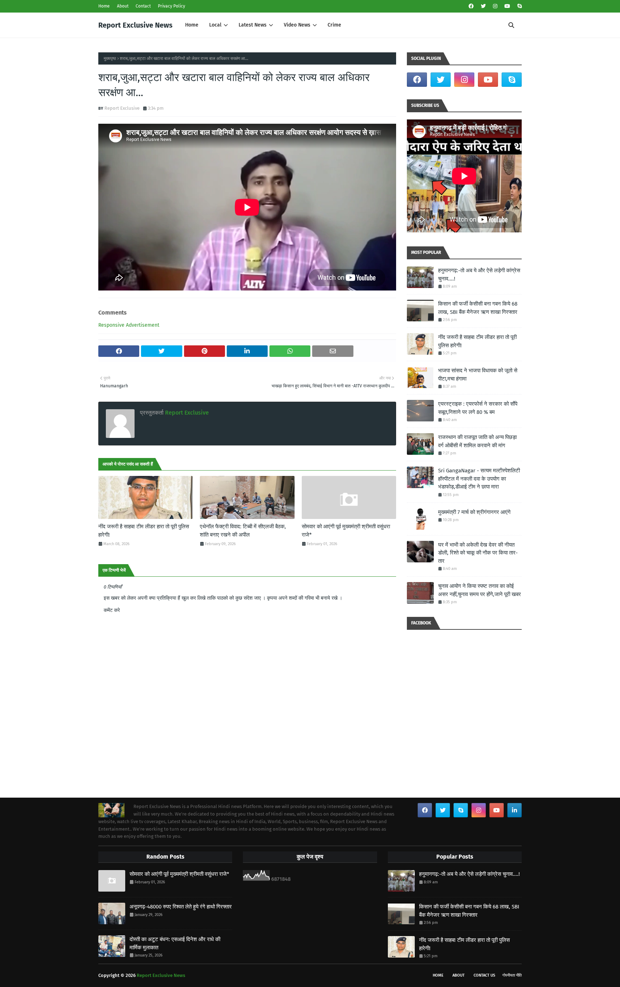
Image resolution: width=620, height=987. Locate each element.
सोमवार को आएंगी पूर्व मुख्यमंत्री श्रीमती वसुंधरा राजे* (346, 530)
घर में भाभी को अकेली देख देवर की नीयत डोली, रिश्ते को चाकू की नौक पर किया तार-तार (478, 553)
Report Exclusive (122, 108)
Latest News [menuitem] (253, 25)
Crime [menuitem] (334, 25)
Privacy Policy (171, 6)
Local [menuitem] (215, 25)
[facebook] (471, 6)
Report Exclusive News (135, 25)
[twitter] (483, 6)
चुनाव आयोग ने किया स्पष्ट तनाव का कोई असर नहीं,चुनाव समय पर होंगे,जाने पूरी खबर (479, 590)
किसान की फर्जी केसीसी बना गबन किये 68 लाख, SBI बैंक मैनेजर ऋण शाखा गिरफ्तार (477, 308)
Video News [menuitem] (297, 25)
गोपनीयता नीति (512, 975)
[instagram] (495, 6)
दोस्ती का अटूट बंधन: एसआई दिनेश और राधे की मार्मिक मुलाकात (175, 943)
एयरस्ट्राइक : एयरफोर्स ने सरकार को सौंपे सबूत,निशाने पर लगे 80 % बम (477, 408)
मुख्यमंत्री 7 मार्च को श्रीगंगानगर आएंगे (474, 512)
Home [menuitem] (191, 25)
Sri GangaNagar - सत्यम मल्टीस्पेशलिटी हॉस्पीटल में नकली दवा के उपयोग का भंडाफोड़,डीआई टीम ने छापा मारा (479, 478)
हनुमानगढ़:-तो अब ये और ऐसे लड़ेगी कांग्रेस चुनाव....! (479, 274)
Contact (143, 6)
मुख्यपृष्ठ (110, 58)
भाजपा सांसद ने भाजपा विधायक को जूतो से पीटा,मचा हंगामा (477, 374)
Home (104, 6)
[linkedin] (514, 810)
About (122, 6)
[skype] (519, 6)
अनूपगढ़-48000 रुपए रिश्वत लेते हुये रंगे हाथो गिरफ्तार (181, 906)
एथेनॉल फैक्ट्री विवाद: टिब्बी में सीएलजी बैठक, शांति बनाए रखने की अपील (243, 530)
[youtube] (507, 6)
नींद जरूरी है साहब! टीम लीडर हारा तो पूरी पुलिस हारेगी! (143, 530)
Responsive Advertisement (128, 325)
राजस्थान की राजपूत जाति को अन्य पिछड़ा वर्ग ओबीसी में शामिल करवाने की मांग (477, 441)
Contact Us (484, 975)
